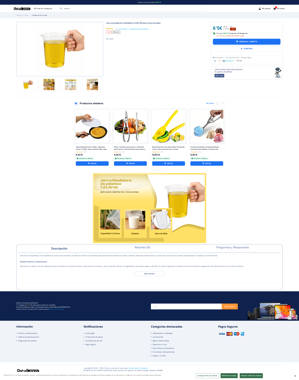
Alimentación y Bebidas (163, 333)
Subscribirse (229, 306)
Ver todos (210, 103)
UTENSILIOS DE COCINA (39, 15)
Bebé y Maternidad (161, 341)
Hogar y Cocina (159, 355)
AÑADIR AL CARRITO (248, 41)
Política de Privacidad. (57, 309)
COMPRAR (248, 49)
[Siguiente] (223, 103)
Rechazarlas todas (229, 376)
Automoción (158, 337)
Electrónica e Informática (163, 348)
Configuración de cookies (207, 376)
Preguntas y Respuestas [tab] (232, 247)
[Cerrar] (295, 375)
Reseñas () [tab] (142, 247)
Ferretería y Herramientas (163, 352)
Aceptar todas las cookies (251, 376)
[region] (149, 376)
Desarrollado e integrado (138, 368)
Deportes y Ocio (160, 344)
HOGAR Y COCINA (22, 15)
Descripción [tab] (59, 248)
